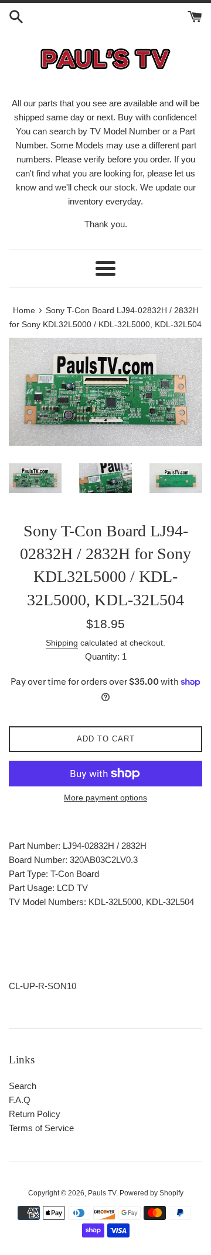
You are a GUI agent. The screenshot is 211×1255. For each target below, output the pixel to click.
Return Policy (34, 1114)
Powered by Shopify (151, 1193)
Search (22, 1086)
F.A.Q (19, 1100)
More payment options (105, 797)
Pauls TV (102, 1193)
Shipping (62, 642)
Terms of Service (41, 1128)
